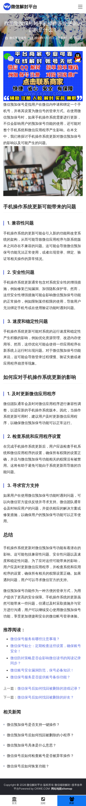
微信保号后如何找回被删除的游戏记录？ (49, 688)
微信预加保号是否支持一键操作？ (33, 725)
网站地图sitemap (61, 788)
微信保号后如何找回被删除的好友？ (45, 697)
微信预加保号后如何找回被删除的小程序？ (40, 735)
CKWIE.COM (42, 788)
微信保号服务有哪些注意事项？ (35, 639)
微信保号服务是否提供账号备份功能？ (40, 677)
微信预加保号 (17, 38)
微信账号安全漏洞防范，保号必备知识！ (42, 670)
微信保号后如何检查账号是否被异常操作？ (40, 756)
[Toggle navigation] (80, 7)
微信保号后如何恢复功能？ (28, 766)
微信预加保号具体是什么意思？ (31, 745)
